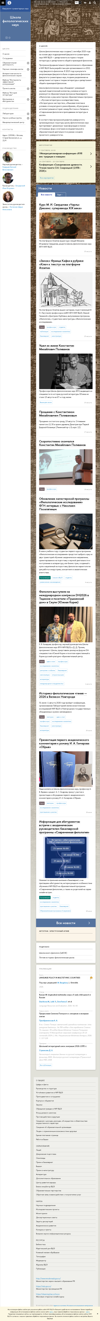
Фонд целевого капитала (46, 1113)
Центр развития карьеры (46, 1182)
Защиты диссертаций (44, 1221)
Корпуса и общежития (45, 1101)
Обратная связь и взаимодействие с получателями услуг (58, 1194)
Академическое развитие (46, 1225)
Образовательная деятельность (9, 64)
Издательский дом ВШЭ (45, 1248)
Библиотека (40, 1244)
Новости (45, 188)
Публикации (45, 969)
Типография (40, 1256)
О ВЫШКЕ (40, 1080)
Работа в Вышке (42, 1139)
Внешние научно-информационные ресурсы (53, 1233)
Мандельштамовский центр (13, 122)
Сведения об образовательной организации (53, 1127)
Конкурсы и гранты (43, 1229)
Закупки (39, 1105)
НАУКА (39, 1201)
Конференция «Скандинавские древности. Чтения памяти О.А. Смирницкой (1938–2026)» (60, 167)
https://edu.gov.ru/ (43, 1286)
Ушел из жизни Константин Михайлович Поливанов (56, 347)
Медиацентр (41, 1260)
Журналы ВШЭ (42, 1264)
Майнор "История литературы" (10, 94)
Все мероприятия (47, 178)
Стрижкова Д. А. (46, 1050)
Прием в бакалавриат (44, 1162)
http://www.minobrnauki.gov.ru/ (48, 1278)
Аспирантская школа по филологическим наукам (12, 74)
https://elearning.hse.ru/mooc (48, 1294)
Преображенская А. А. (48, 1020)
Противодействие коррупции (48, 1117)
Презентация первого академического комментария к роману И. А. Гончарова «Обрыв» (64, 743)
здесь (51, 1312)
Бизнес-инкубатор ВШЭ (45, 1186)
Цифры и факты (42, 1084)
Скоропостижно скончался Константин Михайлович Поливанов (62, 443)
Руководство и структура (46, 1088)
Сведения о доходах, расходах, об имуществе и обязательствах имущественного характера (61, 1122)
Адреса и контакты (59, 1306)
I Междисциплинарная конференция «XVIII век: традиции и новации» (60, 155)
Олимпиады (40, 1158)
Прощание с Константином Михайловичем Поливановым (58, 413)
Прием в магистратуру (45, 1170)
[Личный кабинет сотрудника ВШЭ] (90, 2)
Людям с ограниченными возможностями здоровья (56, 1131)
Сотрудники (8, 58)
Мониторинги (41, 1213)
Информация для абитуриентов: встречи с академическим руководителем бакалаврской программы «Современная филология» (64, 827)
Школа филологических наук (15, 21)
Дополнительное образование (48, 1178)
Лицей (38, 1150)
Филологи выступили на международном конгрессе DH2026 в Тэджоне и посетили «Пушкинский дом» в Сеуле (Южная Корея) (64, 597)
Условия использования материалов (80, 1306)
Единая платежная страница (47, 1135)
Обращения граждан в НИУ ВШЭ (49, 1109)
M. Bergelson (62, 982)
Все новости (65, 923)
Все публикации (45, 1065)
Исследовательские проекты (47, 1209)
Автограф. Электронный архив (54, 931)
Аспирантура (41, 1174)
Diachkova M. (44, 1001)
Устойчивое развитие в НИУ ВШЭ (49, 1092)
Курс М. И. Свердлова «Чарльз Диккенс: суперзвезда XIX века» (60, 206)
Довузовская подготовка (46, 1154)
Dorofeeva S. (62, 1001)
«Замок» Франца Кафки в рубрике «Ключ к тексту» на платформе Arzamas (61, 264)
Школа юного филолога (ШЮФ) (53, 953)
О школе (6, 54)
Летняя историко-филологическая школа (56, 957)
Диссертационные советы (46, 1217)
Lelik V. (53, 1001)
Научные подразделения (45, 1205)
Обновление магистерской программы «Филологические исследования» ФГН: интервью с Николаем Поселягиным (64, 504)
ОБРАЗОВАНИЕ (43, 1146)
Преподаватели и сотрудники (48, 1096)
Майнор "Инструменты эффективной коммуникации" (12, 82)
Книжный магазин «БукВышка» (48, 1252)
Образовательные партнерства (48, 1190)
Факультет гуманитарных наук (15, 8)
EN (80, 2)
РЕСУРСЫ (40, 1240)
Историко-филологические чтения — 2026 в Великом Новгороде (63, 695)
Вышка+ (39, 1166)
